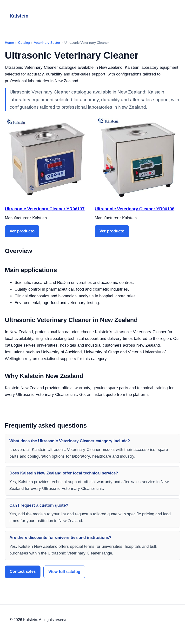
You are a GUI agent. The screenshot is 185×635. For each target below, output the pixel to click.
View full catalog (64, 571)
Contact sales (23, 571)
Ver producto (22, 231)
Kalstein (19, 16)
